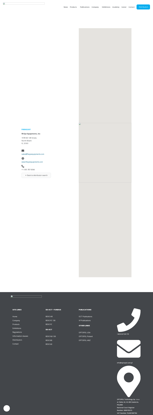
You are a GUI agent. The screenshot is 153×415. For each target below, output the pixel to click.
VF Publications (85, 320)
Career (123, 7)
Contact (132, 7)
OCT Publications (85, 316)
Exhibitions (106, 7)
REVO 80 (49, 340)
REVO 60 (49, 344)
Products (73, 7)
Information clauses (20, 336)
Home (14, 316)
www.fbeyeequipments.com (32, 162)
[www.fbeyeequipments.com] (23, 158)
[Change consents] (6, 408)
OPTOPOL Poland (86, 336)
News (66, 7)
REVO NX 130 (51, 336)
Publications (85, 7)
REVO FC (49, 324)
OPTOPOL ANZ (85, 340)
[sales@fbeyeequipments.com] (23, 150)
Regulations (17, 332)
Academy (115, 7)
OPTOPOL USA (84, 332)
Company (95, 7)
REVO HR (49, 316)
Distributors (17, 340)
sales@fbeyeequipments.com (33, 154)
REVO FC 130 (50, 320)
